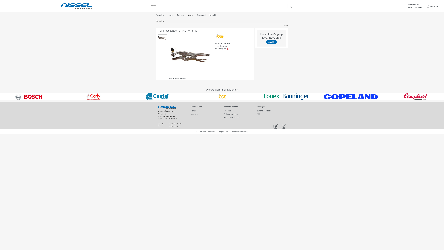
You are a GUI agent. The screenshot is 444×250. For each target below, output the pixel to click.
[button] (11, 96)
